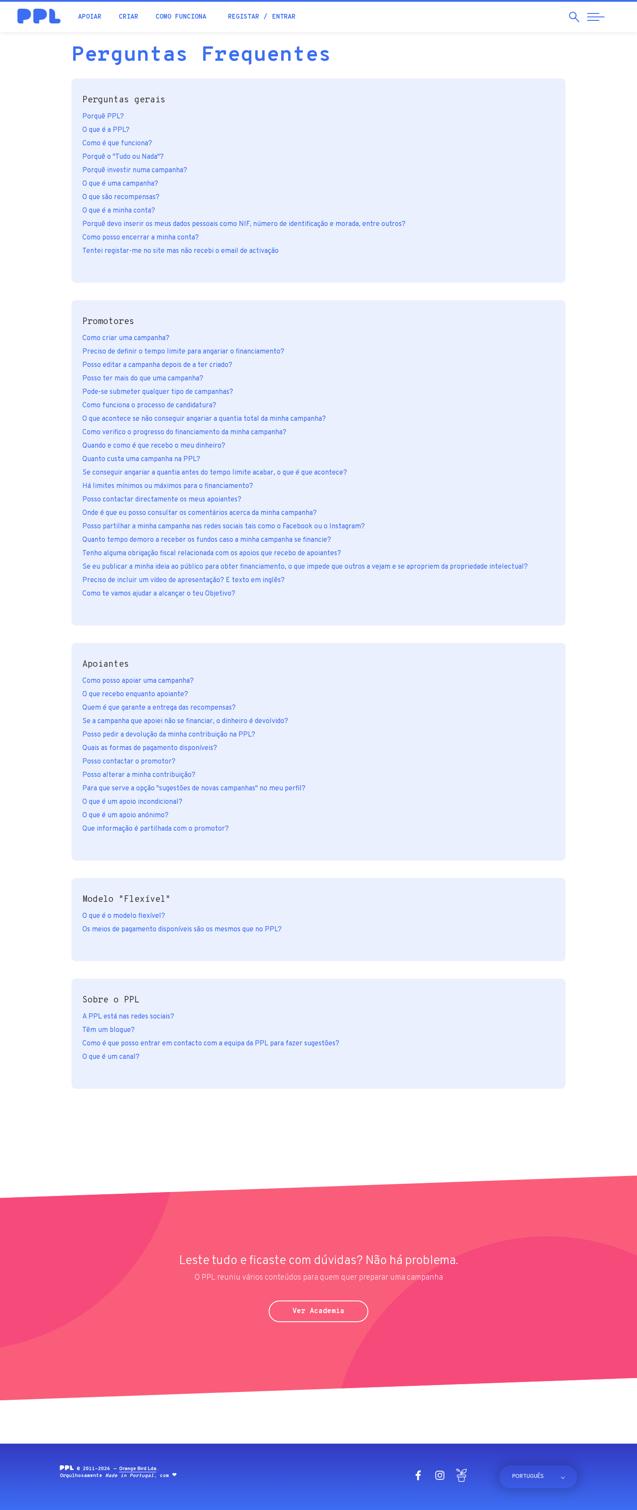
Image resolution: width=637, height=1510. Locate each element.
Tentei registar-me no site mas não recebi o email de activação (180, 251)
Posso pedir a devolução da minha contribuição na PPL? (168, 734)
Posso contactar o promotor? (129, 761)
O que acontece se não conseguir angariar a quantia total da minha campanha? (204, 419)
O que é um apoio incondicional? (132, 802)
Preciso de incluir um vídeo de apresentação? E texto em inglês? (183, 580)
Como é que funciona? (117, 143)
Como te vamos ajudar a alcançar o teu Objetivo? (158, 594)
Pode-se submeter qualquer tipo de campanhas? (157, 392)
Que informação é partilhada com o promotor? (155, 829)
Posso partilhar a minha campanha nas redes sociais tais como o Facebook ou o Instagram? (223, 526)
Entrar (284, 17)
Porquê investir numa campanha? (134, 170)
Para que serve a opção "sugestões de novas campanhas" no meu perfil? (194, 788)
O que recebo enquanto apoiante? (135, 694)
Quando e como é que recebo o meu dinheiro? (153, 446)
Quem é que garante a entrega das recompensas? (159, 708)
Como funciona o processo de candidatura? (149, 405)
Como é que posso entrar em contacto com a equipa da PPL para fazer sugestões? (210, 1043)
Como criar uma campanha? (125, 338)
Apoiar (89, 17)
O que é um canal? (111, 1057)
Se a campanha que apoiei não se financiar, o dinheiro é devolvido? (185, 721)
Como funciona (181, 17)
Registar (243, 17)
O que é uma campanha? (120, 184)
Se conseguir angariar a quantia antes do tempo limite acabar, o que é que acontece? (214, 472)
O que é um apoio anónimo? (125, 815)
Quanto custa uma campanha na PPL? (141, 459)
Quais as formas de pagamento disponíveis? (149, 748)
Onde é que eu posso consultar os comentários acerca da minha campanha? (199, 513)
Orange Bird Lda (137, 1469)
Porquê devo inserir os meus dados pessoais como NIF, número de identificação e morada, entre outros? (244, 224)
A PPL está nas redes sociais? (128, 1016)
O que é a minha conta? (118, 210)
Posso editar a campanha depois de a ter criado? (157, 365)
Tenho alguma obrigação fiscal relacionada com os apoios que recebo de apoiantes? (211, 553)
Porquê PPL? (103, 116)
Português (528, 1476)
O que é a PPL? (106, 130)
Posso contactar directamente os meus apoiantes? (161, 499)
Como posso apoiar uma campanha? (138, 681)
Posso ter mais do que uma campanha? (142, 378)
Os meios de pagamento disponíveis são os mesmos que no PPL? (182, 929)
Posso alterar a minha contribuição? (138, 775)
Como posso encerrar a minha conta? (140, 237)
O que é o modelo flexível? (123, 916)
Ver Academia (318, 1311)
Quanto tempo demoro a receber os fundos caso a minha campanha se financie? (206, 540)
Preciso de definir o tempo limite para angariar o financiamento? (183, 351)
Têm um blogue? (108, 1030)
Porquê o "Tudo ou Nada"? (123, 157)
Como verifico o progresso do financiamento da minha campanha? (184, 432)
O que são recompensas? (120, 197)
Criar (128, 17)
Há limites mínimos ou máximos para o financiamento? (167, 486)
